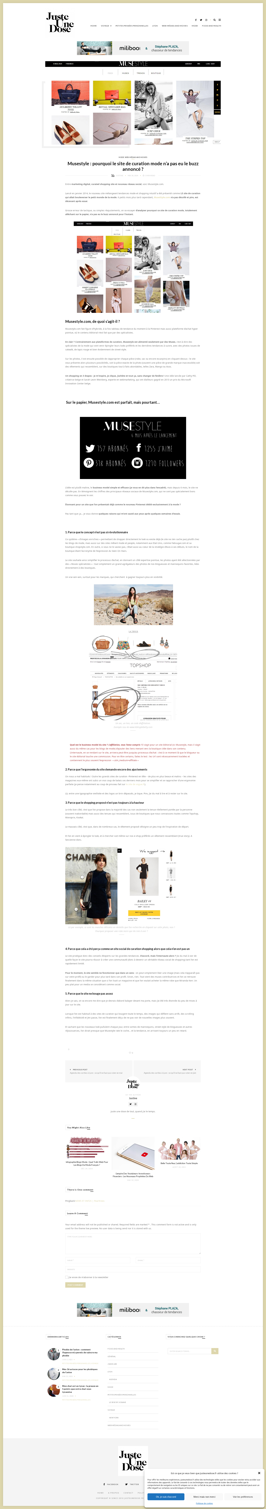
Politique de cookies (204, 1503)
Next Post (170, 1071)
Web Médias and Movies (175, 26)
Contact (128, 1493)
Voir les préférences (243, 1496)
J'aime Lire (112, 1364)
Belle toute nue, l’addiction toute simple (179, 1163)
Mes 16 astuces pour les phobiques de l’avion (80, 1371)
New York (114, 1417)
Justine (119, 175)
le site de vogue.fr (135, 784)
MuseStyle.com (162, 197)
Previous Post (96, 1071)
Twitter (134, 1484)
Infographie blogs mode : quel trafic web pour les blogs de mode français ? (87, 1163)
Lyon (155, 26)
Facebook (113, 1484)
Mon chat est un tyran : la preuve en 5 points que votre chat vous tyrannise (80, 1389)
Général (112, 1356)
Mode (195, 26)
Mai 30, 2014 (133, 175)
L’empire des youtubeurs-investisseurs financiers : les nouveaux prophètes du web (133, 1175)
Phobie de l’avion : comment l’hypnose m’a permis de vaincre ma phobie (79, 1352)
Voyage (105, 26)
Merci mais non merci (204, 1496)
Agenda (113, 1379)
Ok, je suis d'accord (166, 1496)
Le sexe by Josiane (117, 1402)
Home (94, 26)
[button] (259, 1473)
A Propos (113, 1493)
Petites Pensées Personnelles (132, 26)
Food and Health (211, 26)
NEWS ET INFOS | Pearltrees (90, 1200)
